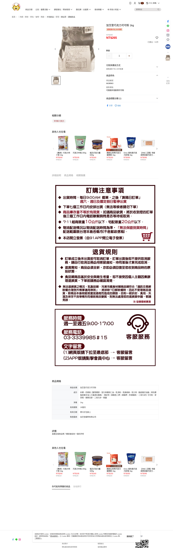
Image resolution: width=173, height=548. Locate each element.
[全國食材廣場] (16, 7)
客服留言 (101, 544)
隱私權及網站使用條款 (69, 547)
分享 (111, 106)
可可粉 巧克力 (59, 121)
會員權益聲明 (102, 547)
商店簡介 (65, 544)
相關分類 (56, 115)
